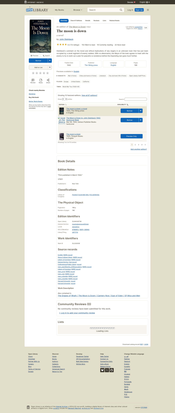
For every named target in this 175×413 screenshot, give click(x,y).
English (113, 65)
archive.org (86, 408)
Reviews (96, 20)
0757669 (144, 407)
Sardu (126, 387)
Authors (55, 361)
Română (127, 384)
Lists (104, 20)
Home (54, 356)
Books (54, 359)
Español (127, 366)
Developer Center (82, 356)
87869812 (75, 229)
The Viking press (91, 65)
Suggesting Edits (106, 361)
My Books (59, 10)
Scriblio (60, 255)
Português (128, 382)
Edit (146, 28)
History (140, 28)
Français (127, 369)
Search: (121, 99)
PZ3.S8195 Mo (94, 195)
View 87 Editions (76, 20)
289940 (86, 229)
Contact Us (104, 359)
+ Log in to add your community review (77, 313)
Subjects (55, 364)
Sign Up (139, 10)
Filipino (126, 397)
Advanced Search (58, 369)
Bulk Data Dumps (82, 361)
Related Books (115, 20)
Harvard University (64, 281)
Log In (130, 10)
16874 (81, 229)
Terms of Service (34, 369)
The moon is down (73, 134)
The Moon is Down (77, 27)
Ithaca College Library (65, 257)
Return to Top (57, 371)
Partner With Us (34, 361)
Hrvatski (127, 374)
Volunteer (31, 359)
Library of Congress (64, 260)
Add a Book (104, 364)
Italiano (126, 377)
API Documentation (83, 359)
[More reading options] (49, 60)
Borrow (38, 61)
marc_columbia (63, 276)
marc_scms (61, 271)
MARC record (67, 255)
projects (56, 408)
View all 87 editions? (89, 95)
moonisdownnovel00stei (80, 224)
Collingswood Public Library (67, 264)
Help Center (104, 356)
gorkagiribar (138, 27)
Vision (30, 356)
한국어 (126, 379)
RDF (141, 344)
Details (87, 20)
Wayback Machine (74, 408)
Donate (131, 2)
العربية (126, 356)
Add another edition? (139, 149)
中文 (125, 394)
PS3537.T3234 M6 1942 (80, 195)
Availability (121, 104)
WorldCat (32, 94)
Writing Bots (80, 364)
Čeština (127, 359)
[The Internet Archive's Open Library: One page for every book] (36, 10)
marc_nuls (61, 274)
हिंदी (125, 371)
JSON (146, 344)
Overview (64, 20)
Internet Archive (63, 262)
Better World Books (35, 101)
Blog (29, 366)
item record (73, 262)
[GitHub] (112, 370)
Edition (61, 104)
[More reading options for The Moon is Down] (50, 67)
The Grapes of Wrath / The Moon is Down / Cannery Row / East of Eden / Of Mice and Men (99, 295)
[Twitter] (107, 370)
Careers (31, 364)
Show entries (65, 99)
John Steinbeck (66, 39)
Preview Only (131, 136)
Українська (128, 392)
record (79, 264)
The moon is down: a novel (76, 109)
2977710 (75, 232)
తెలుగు (126, 389)
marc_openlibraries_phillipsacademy (70, 267)
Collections (56, 366)
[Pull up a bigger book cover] (40, 52)
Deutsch (127, 361)
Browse (76, 10)
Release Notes (105, 366)
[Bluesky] (102, 370)
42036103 (75, 227)
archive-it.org (98, 408)
